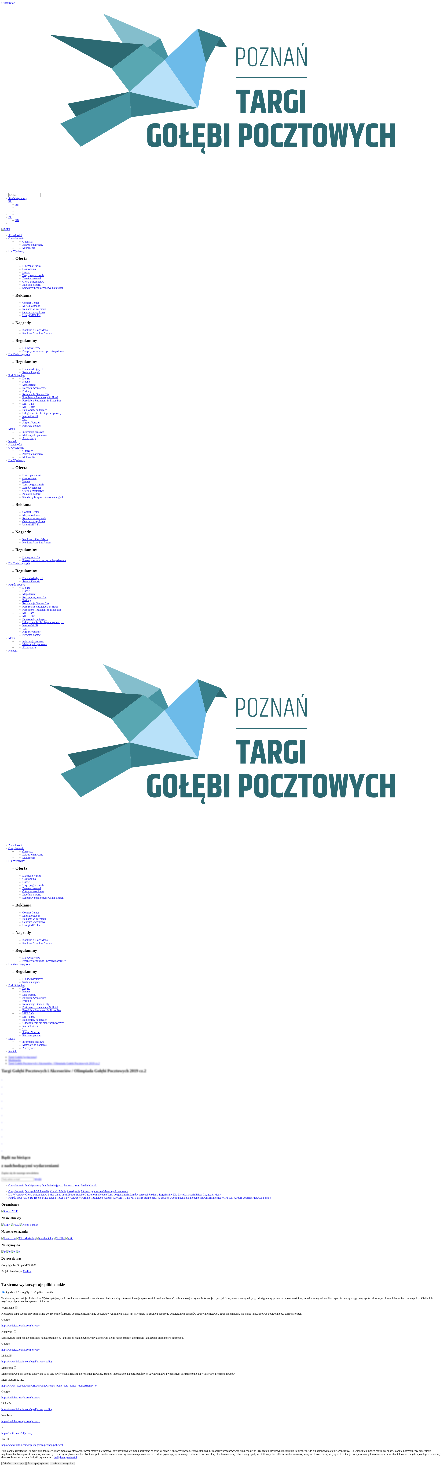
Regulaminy (166, 1194)
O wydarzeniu (16, 238)
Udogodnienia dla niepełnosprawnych (43, 413)
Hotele (26, 272)
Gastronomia (29, 269)
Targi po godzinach (33, 275)
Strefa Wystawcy (17, 198)
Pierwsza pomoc (31, 425)
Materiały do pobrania (34, 435)
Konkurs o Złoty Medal (35, 329)
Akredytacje (29, 438)
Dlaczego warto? (31, 265)
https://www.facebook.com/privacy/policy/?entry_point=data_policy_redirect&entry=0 (49, 1385)
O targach (27, 241)
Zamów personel (31, 278)
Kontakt (12, 441)
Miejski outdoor (31, 305)
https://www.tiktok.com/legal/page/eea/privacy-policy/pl (32, 1444)
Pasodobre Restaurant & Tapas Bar (41, 400)
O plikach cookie (43, 1292)
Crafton (27, 1271)
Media (11, 428)
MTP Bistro (28, 406)
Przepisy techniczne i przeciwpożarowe (44, 351)
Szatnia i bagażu (31, 372)
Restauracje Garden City (35, 394)
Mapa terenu (29, 384)
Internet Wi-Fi (30, 416)
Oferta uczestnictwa (33, 281)
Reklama (153, 1194)
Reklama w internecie (34, 309)
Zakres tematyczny (32, 244)
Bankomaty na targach (34, 409)
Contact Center (30, 302)
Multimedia (28, 247)
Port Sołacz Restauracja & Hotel (40, 397)
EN (17, 204)
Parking (26, 391)
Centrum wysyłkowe (33, 312)
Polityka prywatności (65, 1457)
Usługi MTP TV (31, 315)
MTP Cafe (28, 403)
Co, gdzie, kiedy (212, 1194)
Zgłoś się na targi (31, 284)
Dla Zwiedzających (19, 354)
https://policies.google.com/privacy (20, 1325)
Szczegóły (23, 1292)
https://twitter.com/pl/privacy (17, 1433)
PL (10, 201)
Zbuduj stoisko (75, 1194)
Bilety (198, 1194)
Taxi (24, 419)
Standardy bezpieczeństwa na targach (43, 287)
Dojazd (26, 378)
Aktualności (15, 235)
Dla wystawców (31, 347)
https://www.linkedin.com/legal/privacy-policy (26, 1361)
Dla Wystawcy (16, 251)
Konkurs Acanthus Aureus (37, 333)
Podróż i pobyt (16, 375)
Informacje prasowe (33, 431)
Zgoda (9, 1292)
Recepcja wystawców (34, 387)
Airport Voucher (31, 422)
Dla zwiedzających (32, 369)
